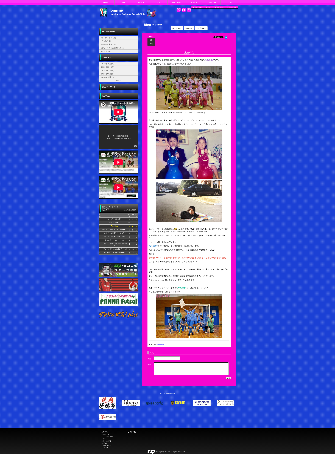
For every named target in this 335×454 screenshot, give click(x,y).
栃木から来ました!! (109, 38)
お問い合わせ (220, 7)
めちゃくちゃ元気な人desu (112, 48)
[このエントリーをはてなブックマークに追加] (226, 37)
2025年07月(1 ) (107, 70)
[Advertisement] (118, 341)
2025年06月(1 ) (107, 74)
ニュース (123, 3)
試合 (158, 3)
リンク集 (132, 432)
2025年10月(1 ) (107, 64)
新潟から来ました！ (109, 44)
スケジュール (141, 3)
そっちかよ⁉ (106, 41)
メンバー (194, 3)
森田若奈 (160, 344)
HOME (105, 3)
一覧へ (118, 81)
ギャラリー (211, 3)
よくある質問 (198, 7)
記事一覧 (189, 28)
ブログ (229, 3)
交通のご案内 (232, 7)
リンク (209, 7)
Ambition (117, 10)
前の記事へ (177, 28)
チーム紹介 (176, 3)
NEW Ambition (107, 51)
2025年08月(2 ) (107, 67)
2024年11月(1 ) (107, 77)
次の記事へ (201, 28)
